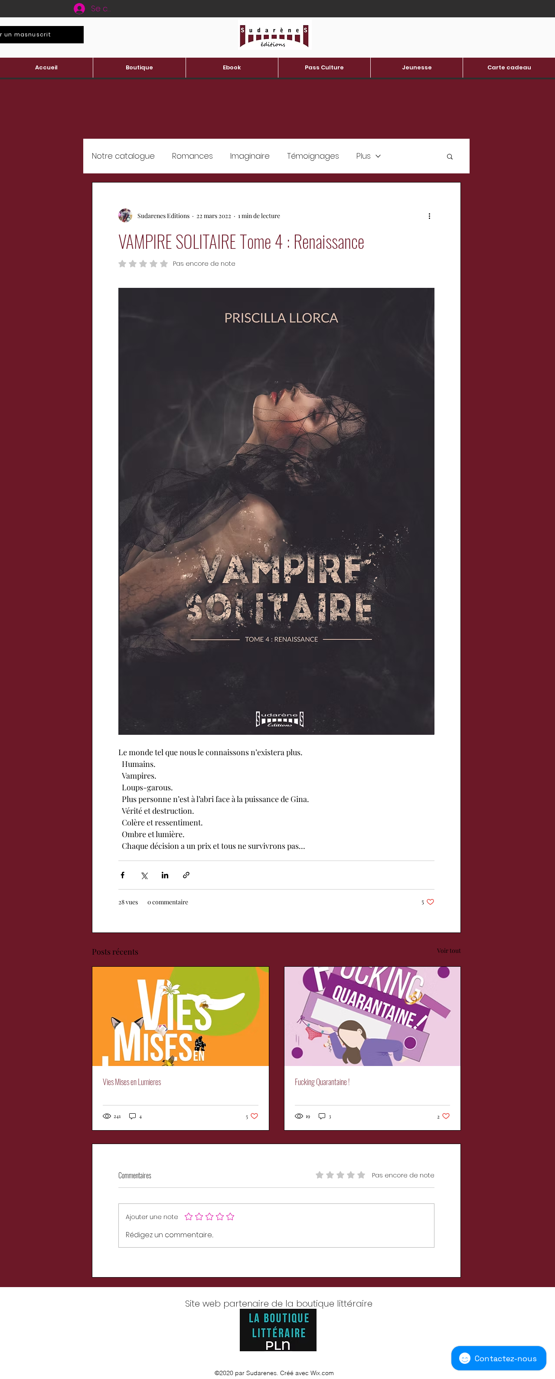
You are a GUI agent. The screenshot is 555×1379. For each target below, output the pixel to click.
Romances (192, 155)
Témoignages (313, 155)
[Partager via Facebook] (122, 875)
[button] (450, 156)
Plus (363, 155)
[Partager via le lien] (186, 875)
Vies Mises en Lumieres (132, 1081)
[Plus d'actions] (429, 215)
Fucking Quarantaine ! (322, 1081)
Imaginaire (250, 155)
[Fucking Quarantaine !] (372, 1016)
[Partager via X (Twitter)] (144, 875)
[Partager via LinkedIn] (165, 875)
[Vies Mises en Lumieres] (180, 1016)
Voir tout (449, 950)
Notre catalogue (123, 155)
